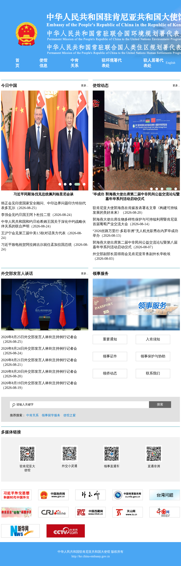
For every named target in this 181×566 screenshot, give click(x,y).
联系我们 (153, 373)
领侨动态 (110, 373)
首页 (17, 63)
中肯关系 (75, 63)
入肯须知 (153, 339)
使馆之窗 (69, 415)
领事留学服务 (51, 415)
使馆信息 (43, 63)
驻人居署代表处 (153, 63)
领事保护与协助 (153, 356)
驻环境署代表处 (112, 63)
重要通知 (110, 339)
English (170, 62)
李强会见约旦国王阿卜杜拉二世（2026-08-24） (37, 215)
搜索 (160, 404)
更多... (84, 85)
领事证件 (110, 356)
